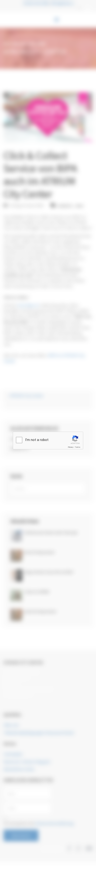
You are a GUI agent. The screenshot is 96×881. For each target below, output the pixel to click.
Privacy (70, 447)
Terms (77, 447)
